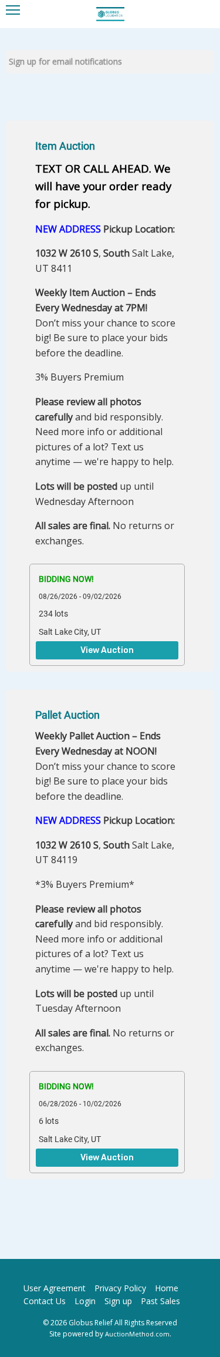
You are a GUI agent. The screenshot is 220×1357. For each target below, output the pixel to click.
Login (85, 1301)
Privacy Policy (120, 1288)
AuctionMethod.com (137, 1333)
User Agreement (54, 1288)
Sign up (118, 1301)
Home (166, 1288)
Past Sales (160, 1301)
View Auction (107, 650)
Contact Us (44, 1301)
